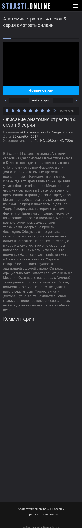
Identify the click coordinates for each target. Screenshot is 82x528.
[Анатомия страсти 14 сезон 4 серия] (7, 100)
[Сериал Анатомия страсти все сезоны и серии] (26, 6)
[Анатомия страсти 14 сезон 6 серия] (74, 100)
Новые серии (41, 90)
